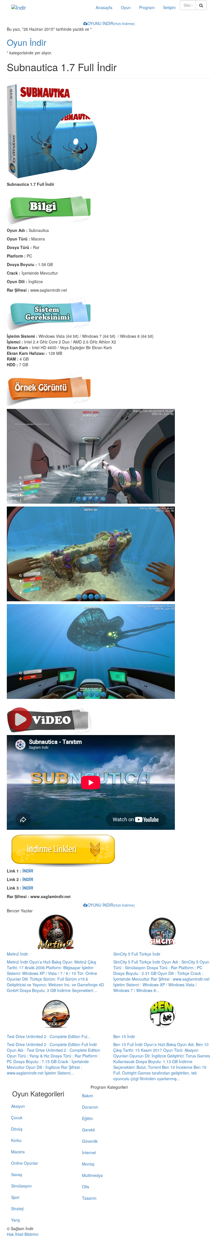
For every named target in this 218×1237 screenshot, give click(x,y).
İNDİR (27, 871)
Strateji (17, 1208)
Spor (15, 1197)
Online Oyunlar (24, 1163)
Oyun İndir (26, 42)
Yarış (15, 1220)
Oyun (126, 7)
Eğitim (87, 1118)
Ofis (85, 1186)
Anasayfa (104, 7)
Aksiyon (18, 1106)
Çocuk (16, 1117)
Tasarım (89, 1198)
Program (147, 7)
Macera (18, 1151)
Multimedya (92, 1175)
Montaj (88, 1164)
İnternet (89, 1152)
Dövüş (16, 1129)
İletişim (169, 7)
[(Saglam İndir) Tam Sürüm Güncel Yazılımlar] (49, 7)
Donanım (90, 1107)
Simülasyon (21, 1186)
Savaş (16, 1174)
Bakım (87, 1095)
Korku (16, 1140)
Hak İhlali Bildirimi (22, 1234)
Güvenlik (90, 1141)
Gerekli (88, 1130)
